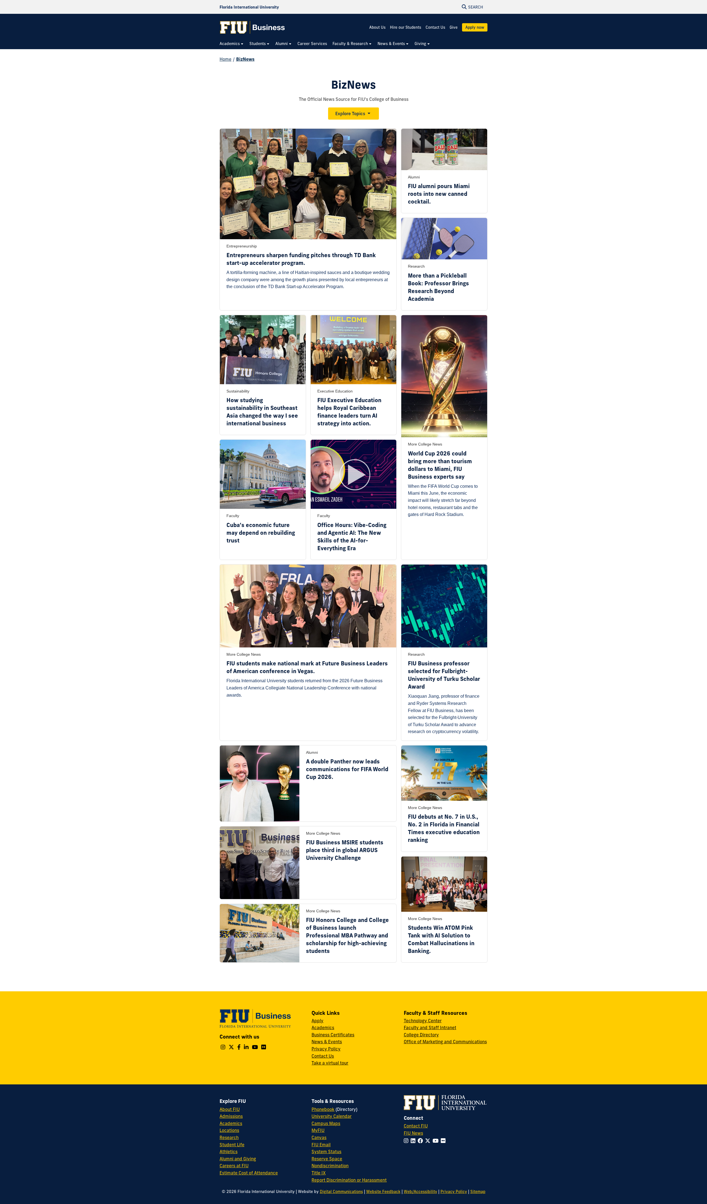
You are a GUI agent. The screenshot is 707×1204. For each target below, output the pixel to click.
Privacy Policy (326, 1049)
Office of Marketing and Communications (445, 1041)
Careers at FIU (234, 1165)
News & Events (327, 1041)
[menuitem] (232, 43)
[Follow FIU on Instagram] (407, 1141)
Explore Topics (350, 113)
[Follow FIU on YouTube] (436, 1141)
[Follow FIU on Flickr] (444, 1141)
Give (454, 27)
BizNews (245, 59)
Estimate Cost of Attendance (249, 1173)
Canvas (319, 1137)
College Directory (421, 1034)
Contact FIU (416, 1126)
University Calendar (332, 1116)
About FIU (230, 1109)
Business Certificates (333, 1034)
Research (229, 1137)
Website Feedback (383, 1191)
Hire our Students (405, 27)
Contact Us (435, 27)
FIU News (413, 1133)
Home (225, 59)
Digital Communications (341, 1191)
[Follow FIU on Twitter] (428, 1141)
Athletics (229, 1151)
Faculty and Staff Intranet (430, 1027)
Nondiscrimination (330, 1165)
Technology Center (423, 1020)
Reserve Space (327, 1158)
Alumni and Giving (238, 1158)
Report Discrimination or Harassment (349, 1180)
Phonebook (323, 1109)
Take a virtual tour (330, 1063)
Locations (229, 1130)
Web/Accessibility (420, 1191)
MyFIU (318, 1130)
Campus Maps (326, 1123)
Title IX (319, 1173)
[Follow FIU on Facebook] (421, 1141)
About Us (377, 27)
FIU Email (321, 1144)
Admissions (231, 1116)
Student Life (232, 1144)
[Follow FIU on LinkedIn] (414, 1141)
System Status (326, 1151)
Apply (317, 1020)
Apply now (474, 27)
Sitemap (478, 1191)
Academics (323, 1027)
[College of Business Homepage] (252, 27)
